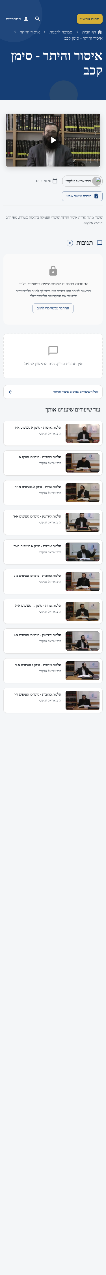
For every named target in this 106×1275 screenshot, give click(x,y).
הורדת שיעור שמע (78, 196)
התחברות (13, 19)
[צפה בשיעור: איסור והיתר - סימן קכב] (53, 140)
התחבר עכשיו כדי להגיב (53, 308)
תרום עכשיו (89, 19)
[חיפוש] (37, 19)
